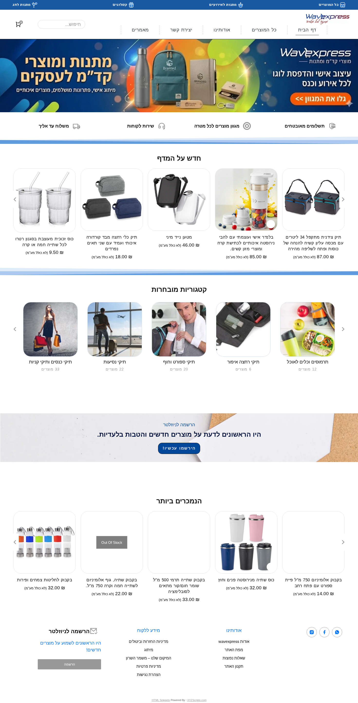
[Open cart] (18, 24)
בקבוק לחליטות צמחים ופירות (44, 580)
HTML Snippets (161, 700)
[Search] (46, 24)
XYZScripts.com (197, 700)
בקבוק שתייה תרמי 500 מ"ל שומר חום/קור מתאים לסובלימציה (179, 586)
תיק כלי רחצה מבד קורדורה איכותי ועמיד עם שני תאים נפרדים (111, 243)
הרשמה (69, 664)
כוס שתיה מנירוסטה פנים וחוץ (246, 580)
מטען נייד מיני (179, 237)
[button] (15, 199)
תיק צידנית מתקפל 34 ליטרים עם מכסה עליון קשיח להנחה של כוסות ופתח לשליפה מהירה (313, 243)
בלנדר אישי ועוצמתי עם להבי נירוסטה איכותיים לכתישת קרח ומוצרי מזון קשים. (246, 243)
